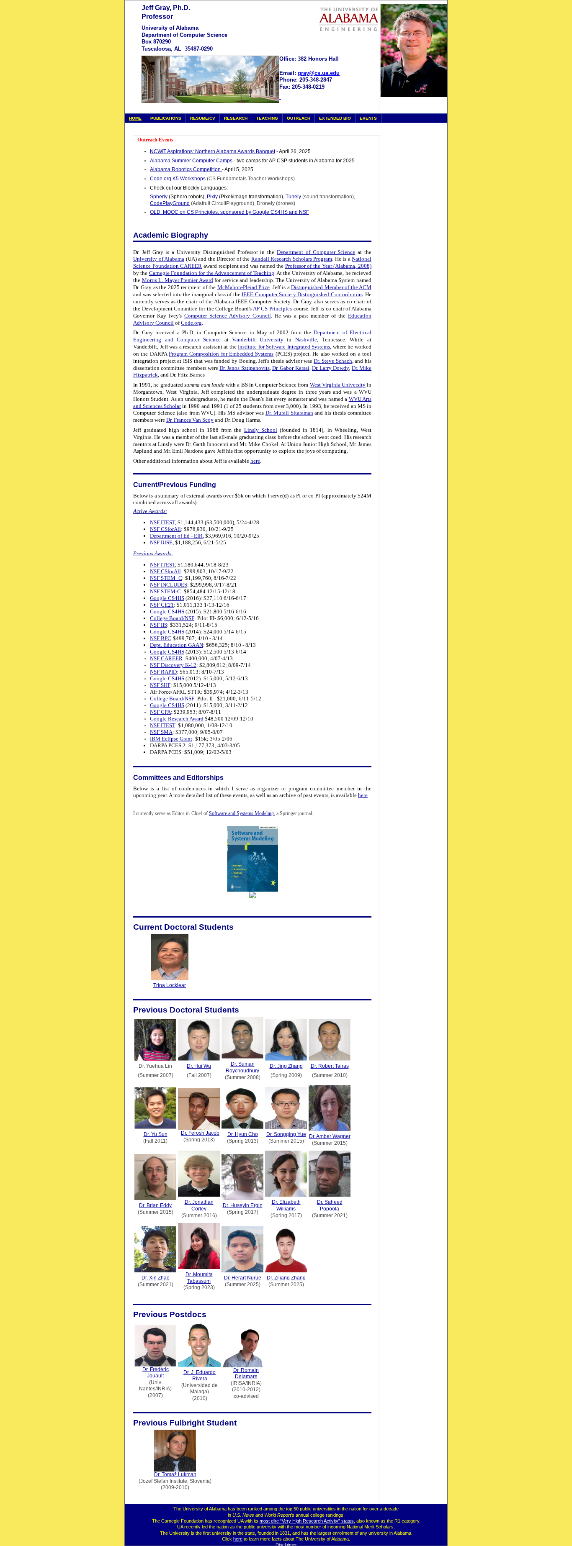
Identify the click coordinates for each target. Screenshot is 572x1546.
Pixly (212, 197)
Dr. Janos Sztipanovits (244, 368)
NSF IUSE (161, 542)
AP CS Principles (272, 308)
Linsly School (260, 430)
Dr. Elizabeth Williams (286, 1205)
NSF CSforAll (165, 529)
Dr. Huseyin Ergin (243, 1205)
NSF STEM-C (165, 591)
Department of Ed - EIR (176, 536)
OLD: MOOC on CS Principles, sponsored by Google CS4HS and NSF (229, 212)
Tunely (293, 197)
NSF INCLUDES (168, 585)
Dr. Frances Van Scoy (190, 420)
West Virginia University (338, 385)
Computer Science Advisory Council (227, 316)
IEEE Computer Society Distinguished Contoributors (302, 294)
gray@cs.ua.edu (319, 73)
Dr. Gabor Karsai (290, 368)
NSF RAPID (163, 672)
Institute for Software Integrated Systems (284, 347)
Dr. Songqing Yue (286, 1134)
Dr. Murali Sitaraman (289, 413)
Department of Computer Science (316, 252)
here (255, 461)
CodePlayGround (170, 203)
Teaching (267, 118)
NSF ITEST (162, 522)
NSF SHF (160, 685)
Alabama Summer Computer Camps (192, 161)
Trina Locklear (169, 985)
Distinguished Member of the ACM (331, 287)
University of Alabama (158, 259)
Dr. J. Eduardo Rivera (199, 1375)
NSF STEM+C (166, 578)
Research (235, 118)
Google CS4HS (167, 598)
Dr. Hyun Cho (242, 1134)
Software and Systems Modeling (241, 813)
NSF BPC (160, 638)
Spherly (158, 197)
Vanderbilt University (257, 339)
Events (368, 118)
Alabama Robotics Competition (186, 169)
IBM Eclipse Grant (171, 739)
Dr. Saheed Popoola (330, 1205)
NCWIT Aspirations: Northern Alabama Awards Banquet (212, 151)
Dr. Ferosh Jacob (200, 1133)
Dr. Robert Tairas (330, 1066)
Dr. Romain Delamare (246, 1373)
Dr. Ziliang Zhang (286, 1278)
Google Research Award (177, 718)
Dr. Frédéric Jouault (155, 1373)
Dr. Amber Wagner (329, 1136)
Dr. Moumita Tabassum (199, 1278)
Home (135, 118)
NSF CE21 (162, 605)
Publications (165, 118)
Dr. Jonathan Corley (199, 1205)
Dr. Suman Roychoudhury (242, 1067)
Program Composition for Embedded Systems (221, 354)
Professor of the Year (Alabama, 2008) (328, 266)
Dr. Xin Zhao (156, 1278)
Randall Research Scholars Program (291, 259)
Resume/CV (202, 118)
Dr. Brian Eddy (155, 1205)
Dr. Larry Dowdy (330, 368)
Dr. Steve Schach (333, 361)
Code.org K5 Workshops (178, 179)
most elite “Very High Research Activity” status (307, 1520)
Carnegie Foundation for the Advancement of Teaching (211, 273)
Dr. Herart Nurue (242, 1278)
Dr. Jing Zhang (286, 1066)
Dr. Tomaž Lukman (175, 1474)
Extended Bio (335, 118)
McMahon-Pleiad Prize (243, 287)
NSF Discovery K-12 (173, 665)
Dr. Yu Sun (155, 1134)
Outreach (298, 118)
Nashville (306, 339)
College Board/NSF (172, 618)
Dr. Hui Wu (199, 1066)
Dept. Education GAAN (176, 645)
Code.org (191, 323)
